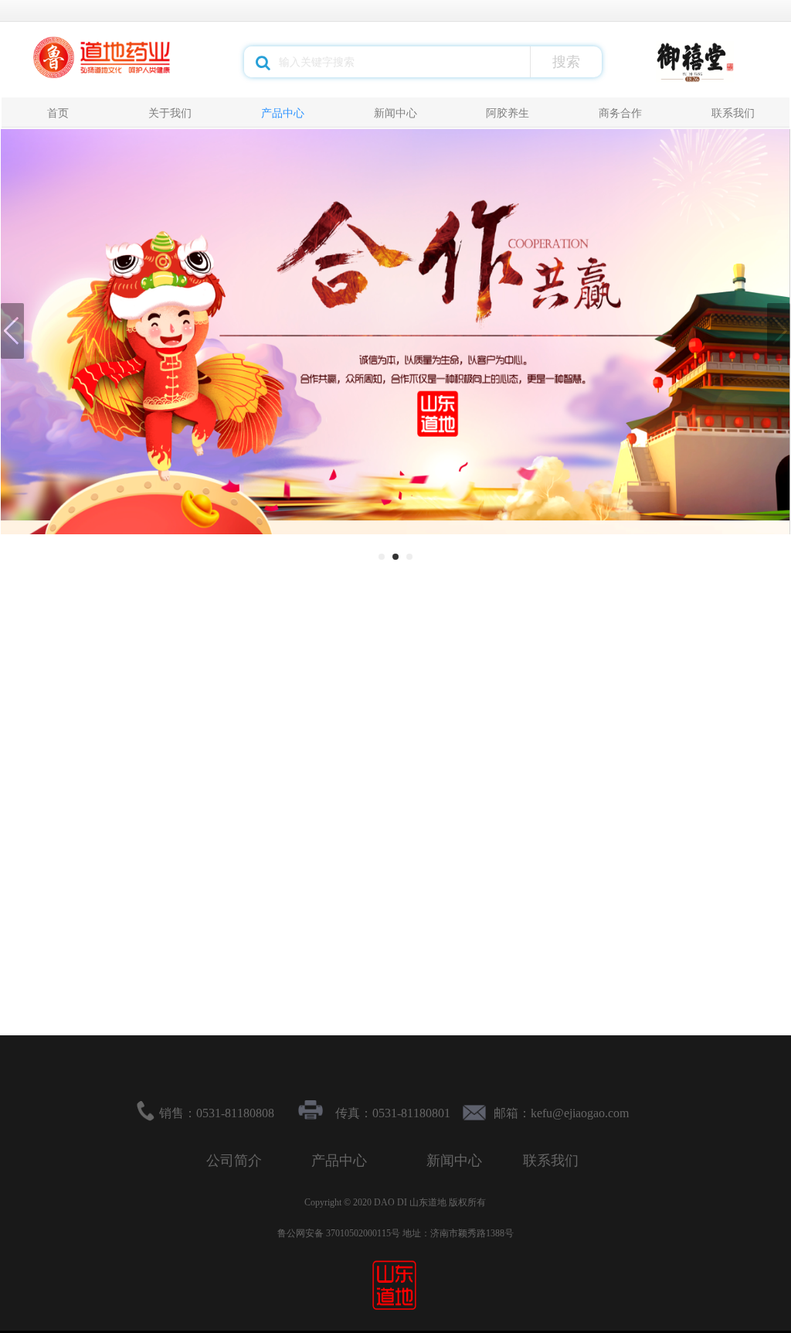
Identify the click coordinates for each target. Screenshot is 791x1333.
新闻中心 (395, 113)
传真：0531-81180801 (392, 1113)
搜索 (566, 62)
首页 (58, 113)
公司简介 (234, 1160)
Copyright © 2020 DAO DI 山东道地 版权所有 (395, 1202)
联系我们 (733, 113)
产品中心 (282, 113)
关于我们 (170, 113)
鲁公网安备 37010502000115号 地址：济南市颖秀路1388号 (395, 1233)
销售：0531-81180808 (216, 1113)
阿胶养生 (507, 113)
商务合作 (620, 113)
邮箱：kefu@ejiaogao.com (561, 1113)
